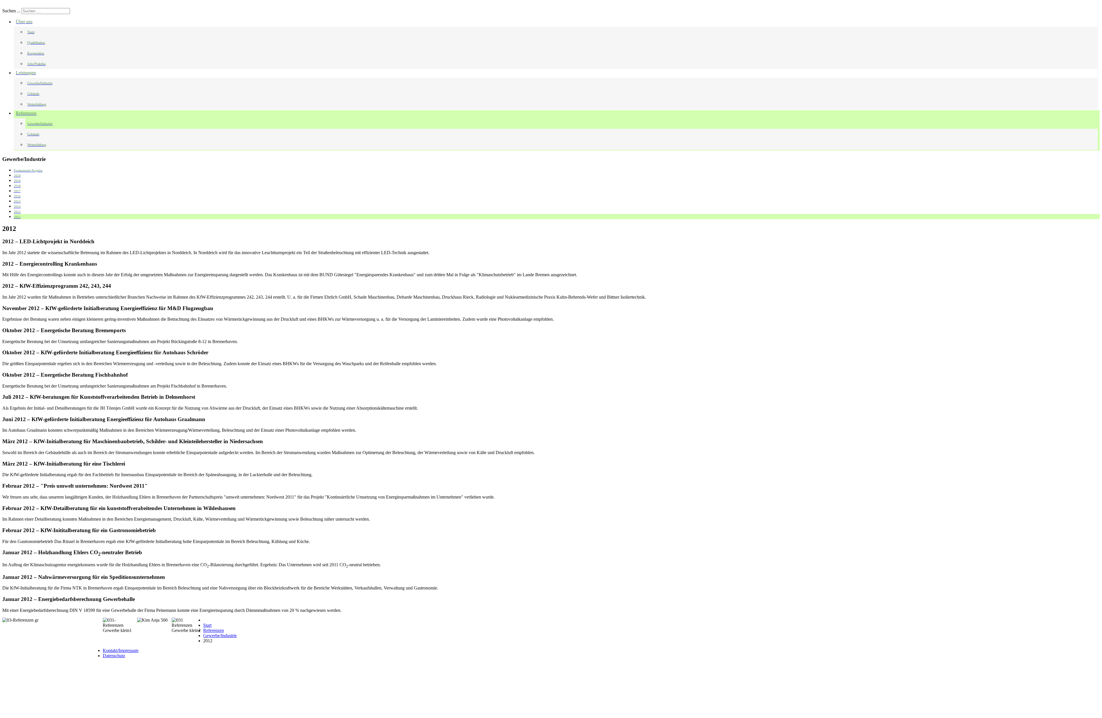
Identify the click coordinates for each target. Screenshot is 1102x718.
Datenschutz (114, 655)
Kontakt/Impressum (120, 650)
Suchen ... (11, 10)
